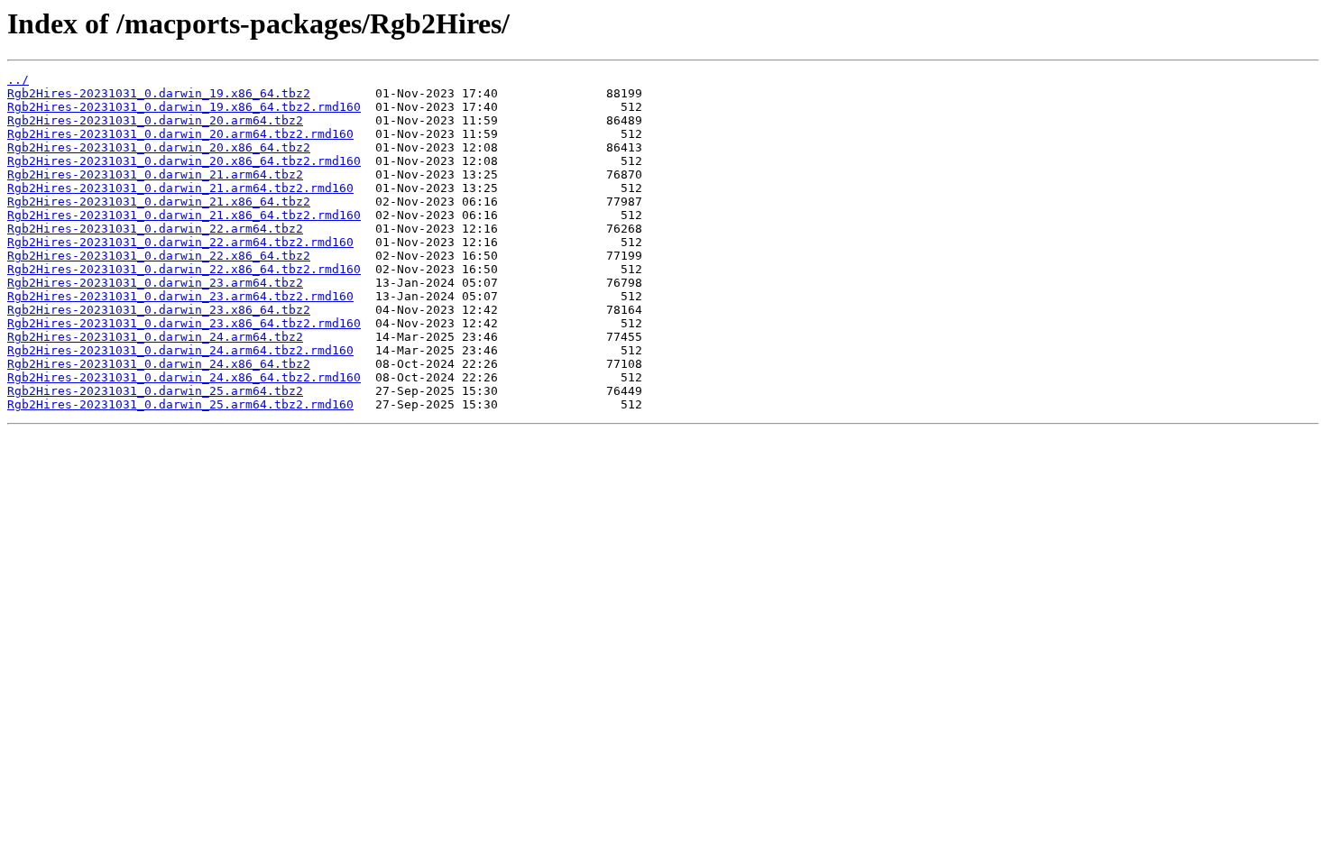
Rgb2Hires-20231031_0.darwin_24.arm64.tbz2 (155, 337)
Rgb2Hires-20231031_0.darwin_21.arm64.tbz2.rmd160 (180, 188)
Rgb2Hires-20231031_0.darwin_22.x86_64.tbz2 (158, 255)
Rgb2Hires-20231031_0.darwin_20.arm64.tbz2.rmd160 (180, 134)
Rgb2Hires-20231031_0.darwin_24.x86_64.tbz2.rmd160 (184, 377)
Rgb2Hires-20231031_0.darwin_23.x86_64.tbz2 (158, 309)
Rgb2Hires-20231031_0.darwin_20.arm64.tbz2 (155, 120)
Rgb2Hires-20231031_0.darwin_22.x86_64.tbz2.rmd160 (184, 269)
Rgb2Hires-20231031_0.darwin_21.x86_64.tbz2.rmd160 (184, 215)
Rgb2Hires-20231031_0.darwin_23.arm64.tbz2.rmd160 (180, 296)
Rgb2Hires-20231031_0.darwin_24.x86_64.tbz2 (158, 364)
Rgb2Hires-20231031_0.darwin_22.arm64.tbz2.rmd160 (180, 242)
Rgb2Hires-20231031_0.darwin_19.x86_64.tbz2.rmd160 (184, 107)
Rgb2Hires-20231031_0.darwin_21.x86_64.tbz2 (158, 201)
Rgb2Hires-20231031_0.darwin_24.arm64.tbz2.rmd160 (180, 350)
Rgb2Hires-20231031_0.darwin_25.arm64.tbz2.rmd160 (180, 404)
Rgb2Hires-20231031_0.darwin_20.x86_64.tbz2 (158, 147)
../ (18, 80)
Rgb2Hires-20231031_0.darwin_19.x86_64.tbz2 (158, 93)
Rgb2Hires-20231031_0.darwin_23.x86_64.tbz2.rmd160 (184, 323)
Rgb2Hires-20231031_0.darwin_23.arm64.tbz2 (155, 282)
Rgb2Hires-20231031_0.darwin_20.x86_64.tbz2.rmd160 (184, 161)
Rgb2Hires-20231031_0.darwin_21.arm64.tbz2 (155, 174)
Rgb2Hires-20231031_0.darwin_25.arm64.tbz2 (155, 391)
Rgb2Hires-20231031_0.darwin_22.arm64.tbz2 (155, 228)
